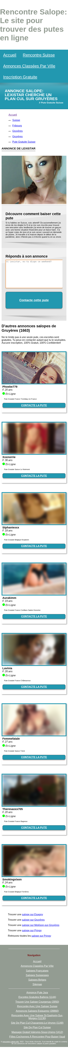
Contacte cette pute (34, 300)
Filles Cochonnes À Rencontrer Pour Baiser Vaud (37, 1036)
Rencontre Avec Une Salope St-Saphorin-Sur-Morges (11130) (37, 1017)
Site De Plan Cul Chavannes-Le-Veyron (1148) (37, 1023)
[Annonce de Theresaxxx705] (34, 805)
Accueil (9, 55)
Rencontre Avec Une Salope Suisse (37, 1006)
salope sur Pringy (32, 930)
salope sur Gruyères (33, 919)
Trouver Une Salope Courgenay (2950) (37, 1001)
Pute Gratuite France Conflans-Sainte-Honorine (22, 610)
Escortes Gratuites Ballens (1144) (37, 997)
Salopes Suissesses (37, 975)
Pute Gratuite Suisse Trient (14, 751)
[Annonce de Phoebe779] (34, 382)
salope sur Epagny (32, 914)
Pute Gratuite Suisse (23, 141)
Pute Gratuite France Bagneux (16, 821)
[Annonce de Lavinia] (34, 664)
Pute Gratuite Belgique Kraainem (16, 540)
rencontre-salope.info (11, 1042)
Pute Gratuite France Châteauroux (17, 680)
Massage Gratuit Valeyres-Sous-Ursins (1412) (37, 1032)
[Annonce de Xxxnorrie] (34, 453)
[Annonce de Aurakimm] (34, 594)
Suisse (16, 120)
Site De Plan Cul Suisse (37, 1027)
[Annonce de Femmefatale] (34, 734)
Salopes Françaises (37, 970)
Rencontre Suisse (39, 55)
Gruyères (17, 131)
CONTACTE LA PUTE (34, 405)
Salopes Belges (37, 979)
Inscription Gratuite (20, 77)
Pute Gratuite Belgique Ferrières (16, 892)
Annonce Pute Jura (37, 992)
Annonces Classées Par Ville (29, 66)
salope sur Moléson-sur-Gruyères (40, 925)
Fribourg (17, 125)
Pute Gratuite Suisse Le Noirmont (17, 469)
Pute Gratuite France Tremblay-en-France (20, 399)
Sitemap (37, 984)
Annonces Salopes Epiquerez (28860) (37, 1011)
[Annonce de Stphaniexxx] (34, 523)
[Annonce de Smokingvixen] (34, 875)
